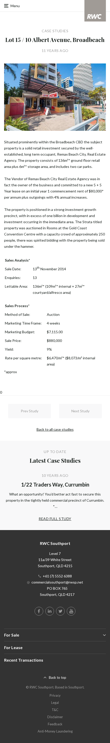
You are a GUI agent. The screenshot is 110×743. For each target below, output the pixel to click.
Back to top (57, 677)
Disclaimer (55, 717)
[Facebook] (39, 611)
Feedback (55, 724)
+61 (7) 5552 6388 (57, 576)
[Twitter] (60, 611)
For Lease (13, 647)
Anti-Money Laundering (55, 731)
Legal (55, 703)
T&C (55, 710)
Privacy (55, 695)
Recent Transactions (23, 660)
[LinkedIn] (49, 611)
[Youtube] (71, 611)
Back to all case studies (55, 429)
